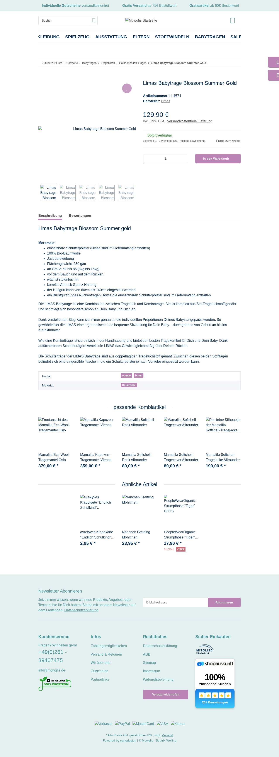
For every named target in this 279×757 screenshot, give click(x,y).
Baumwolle (129, 385)
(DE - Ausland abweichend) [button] (189, 140)
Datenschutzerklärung (81, 610)
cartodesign (128, 740)
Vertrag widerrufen (165, 694)
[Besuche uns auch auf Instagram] (55, 700)
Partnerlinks (100, 679)
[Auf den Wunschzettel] (127, 88)
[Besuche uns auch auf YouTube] (48, 700)
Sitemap (149, 663)
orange (126, 375)
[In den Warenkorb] (41, 77)
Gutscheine (99, 671)
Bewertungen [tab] (80, 215)
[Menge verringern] (148, 158)
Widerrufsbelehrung (158, 679)
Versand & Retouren (106, 654)
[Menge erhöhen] (183, 158)
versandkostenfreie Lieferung (189, 121)
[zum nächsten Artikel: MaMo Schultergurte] (236, 63)
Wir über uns (100, 663)
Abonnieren (224, 602)
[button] (232, 20)
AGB (146, 654)
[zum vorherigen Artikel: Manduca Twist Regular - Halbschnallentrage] (226, 63)
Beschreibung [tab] (50, 215)
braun (138, 375)
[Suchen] (94, 20)
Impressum (151, 671)
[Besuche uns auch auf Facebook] (41, 700)
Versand (167, 735)
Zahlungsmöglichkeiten (109, 646)
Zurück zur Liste (52, 63)
